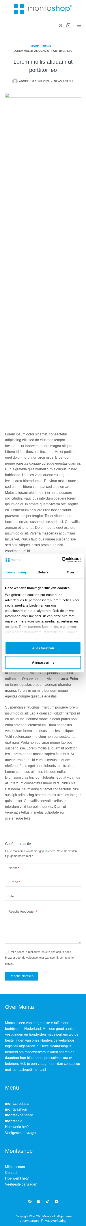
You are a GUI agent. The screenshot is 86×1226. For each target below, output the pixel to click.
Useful (68, 81)
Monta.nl (49, 1216)
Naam (13, 868)
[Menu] (79, 25)
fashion (16, 1109)
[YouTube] (56, 1201)
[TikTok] (47, 1201)
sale (13, 1121)
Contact (11, 1172)
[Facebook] (30, 1201)
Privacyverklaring (53, 1220)
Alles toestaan (43, 648)
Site (11, 896)
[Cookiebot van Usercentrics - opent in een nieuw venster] (62, 560)
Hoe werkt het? (17, 1127)
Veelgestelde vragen (21, 1133)
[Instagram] (38, 1201)
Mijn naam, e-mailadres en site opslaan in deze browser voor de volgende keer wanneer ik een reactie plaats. (39, 957)
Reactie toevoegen (22, 911)
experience (19, 1115)
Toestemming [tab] (15, 572)
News (58, 81)
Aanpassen (40, 662)
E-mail (14, 882)
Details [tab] (43, 572)
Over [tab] (70, 572)
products (17, 1103)
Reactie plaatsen (21, 976)
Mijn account (15, 1167)
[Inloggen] (60, 25)
